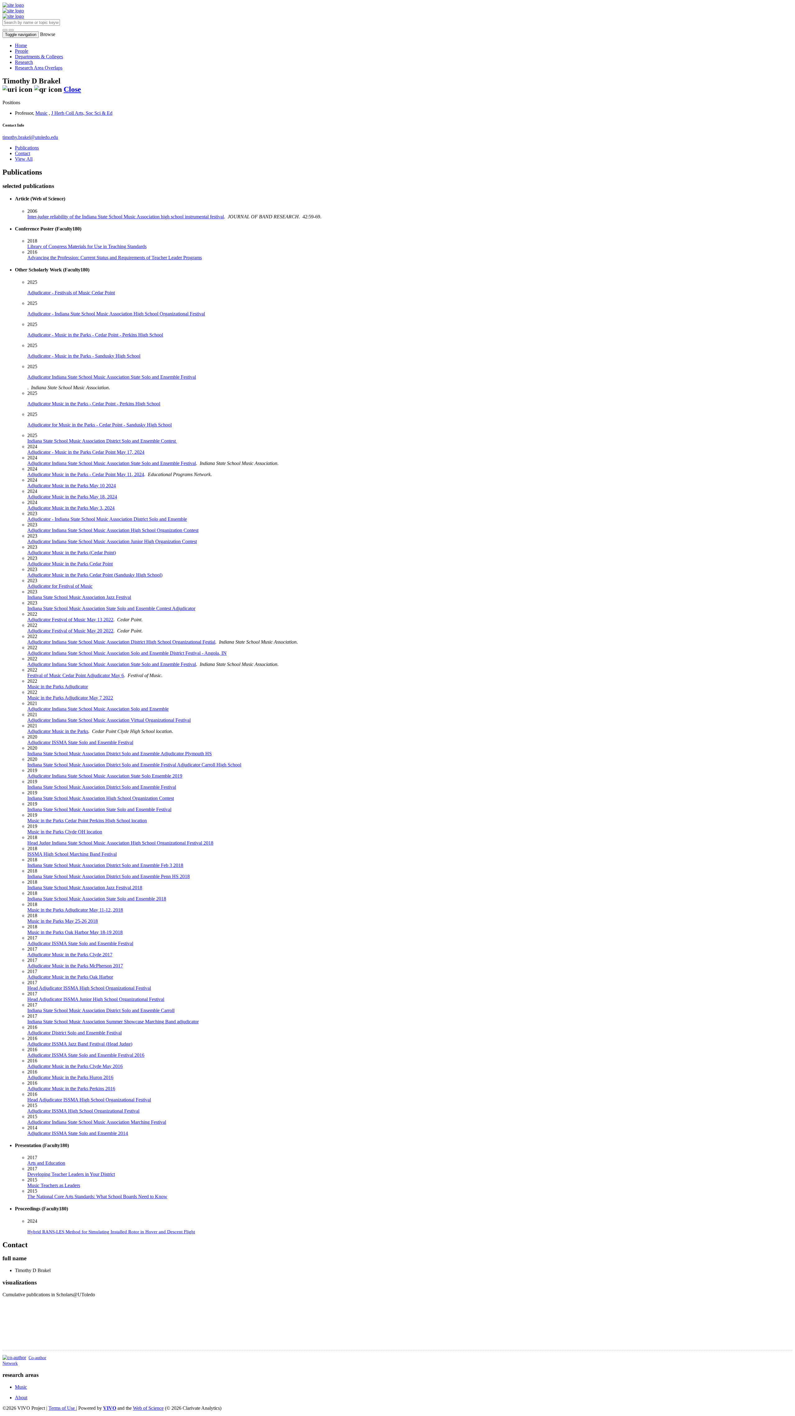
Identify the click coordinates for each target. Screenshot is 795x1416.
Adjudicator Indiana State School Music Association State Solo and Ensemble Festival (111, 463)
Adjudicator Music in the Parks (57, 731)
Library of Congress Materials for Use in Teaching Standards (87, 246)
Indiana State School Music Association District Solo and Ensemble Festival (101, 787)
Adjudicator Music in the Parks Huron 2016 (70, 1077)
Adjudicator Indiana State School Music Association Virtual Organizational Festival (109, 720)
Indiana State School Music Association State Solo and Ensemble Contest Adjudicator (111, 608)
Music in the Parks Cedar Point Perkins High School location (87, 820)
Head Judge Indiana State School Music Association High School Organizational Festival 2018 (120, 843)
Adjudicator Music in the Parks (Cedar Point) (71, 552)
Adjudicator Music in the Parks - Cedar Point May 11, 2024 (85, 474)
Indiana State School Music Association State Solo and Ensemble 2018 (96, 898)
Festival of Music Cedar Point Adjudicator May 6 (75, 675)
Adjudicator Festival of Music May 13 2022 (70, 619)
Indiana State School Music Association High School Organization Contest (100, 798)
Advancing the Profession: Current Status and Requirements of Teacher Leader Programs (114, 257)
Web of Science (148, 1408)
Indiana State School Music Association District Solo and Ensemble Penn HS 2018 (108, 876)
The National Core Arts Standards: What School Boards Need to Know (97, 1196)
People (21, 51)
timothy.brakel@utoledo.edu (30, 137)
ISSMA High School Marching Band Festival (72, 854)
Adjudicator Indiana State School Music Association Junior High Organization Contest (112, 541)
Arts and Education (46, 1163)
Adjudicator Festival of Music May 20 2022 (70, 630)
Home (21, 45)
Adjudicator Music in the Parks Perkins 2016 (71, 1088)
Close (72, 89)
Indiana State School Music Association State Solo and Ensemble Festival (99, 809)
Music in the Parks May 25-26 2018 (62, 921)
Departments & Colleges (39, 56)
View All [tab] (24, 159)
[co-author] (14, 1357)
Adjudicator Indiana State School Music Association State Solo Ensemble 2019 (104, 776)
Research (24, 62)
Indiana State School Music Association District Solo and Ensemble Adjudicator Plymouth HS (119, 753)
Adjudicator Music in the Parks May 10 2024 (71, 485)
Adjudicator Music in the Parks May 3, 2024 (71, 508)
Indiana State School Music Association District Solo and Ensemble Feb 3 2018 (105, 865)
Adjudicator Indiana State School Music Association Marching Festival (96, 1122)
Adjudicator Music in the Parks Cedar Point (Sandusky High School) (94, 575)
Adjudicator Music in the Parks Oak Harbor (70, 977)
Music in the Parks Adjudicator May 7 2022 (70, 697)
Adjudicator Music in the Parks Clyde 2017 (69, 954)
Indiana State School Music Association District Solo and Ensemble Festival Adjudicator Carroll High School (134, 764)
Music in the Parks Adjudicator (57, 686)
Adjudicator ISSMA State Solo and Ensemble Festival (80, 742)
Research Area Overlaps (38, 67)
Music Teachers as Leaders (53, 1185)
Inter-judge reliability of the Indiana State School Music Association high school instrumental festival (125, 216)
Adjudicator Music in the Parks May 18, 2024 (72, 496)
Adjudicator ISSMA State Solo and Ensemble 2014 (77, 1133)
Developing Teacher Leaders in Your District (71, 1174)
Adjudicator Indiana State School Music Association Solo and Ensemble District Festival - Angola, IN (127, 653)
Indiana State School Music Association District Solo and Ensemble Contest (102, 441)
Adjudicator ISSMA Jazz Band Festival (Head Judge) (79, 1044)
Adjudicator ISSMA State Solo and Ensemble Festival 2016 (85, 1055)
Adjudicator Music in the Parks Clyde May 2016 (75, 1066)
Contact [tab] (22, 153)
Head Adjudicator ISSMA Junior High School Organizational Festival (95, 999)
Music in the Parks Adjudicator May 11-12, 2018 (75, 910)
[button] (4, 30)
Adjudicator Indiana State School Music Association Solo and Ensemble (98, 709)
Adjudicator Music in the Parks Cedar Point (70, 563)
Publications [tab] (27, 147)
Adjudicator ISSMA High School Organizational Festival (83, 1111)
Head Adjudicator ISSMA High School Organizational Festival (89, 988)
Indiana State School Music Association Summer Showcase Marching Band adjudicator (113, 1021)
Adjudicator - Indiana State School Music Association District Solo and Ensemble (107, 519)
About (21, 1397)
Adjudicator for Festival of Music (60, 586)
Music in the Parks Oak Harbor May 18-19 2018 (75, 932)
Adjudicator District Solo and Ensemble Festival (74, 1032)
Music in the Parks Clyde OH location (64, 831)
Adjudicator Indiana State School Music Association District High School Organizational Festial (121, 642)
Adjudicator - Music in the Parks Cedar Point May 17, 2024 (85, 452)
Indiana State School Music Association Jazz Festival (79, 597)
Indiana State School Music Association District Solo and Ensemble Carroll (101, 1010)
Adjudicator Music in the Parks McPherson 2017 (75, 965)
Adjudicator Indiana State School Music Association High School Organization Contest (112, 530)
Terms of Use (62, 1408)
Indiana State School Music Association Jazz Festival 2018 (84, 887)
